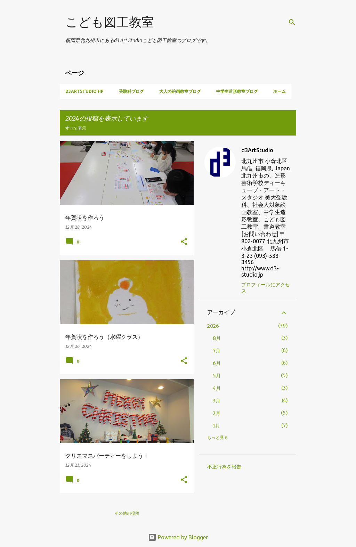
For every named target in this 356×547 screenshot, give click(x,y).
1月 (216, 426)
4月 (217, 388)
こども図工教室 (109, 22)
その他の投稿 (126, 513)
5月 (217, 376)
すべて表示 (75, 128)
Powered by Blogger (182, 537)
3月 (216, 401)
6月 (217, 363)
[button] (184, 242)
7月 (216, 351)
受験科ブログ (131, 91)
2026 (213, 326)
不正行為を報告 (224, 467)
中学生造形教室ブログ (237, 91)
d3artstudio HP (84, 91)
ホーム (279, 91)
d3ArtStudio (257, 150)
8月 (217, 338)
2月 (216, 413)
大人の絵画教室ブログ (180, 91)
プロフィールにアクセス (265, 288)
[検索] (292, 22)
